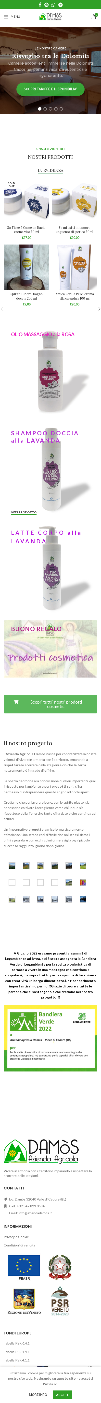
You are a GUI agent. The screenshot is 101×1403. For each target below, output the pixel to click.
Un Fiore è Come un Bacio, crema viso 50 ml (26, 230)
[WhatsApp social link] (53, 4)
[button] (39, 109)
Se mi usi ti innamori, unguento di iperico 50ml (74, 230)
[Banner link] (50, 370)
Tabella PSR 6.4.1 (17, 1343)
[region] (50, 70)
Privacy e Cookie (16, 1237)
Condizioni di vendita (19, 1245)
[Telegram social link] (60, 4)
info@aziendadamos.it (35, 1213)
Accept (62, 1395)
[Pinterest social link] (46, 4)
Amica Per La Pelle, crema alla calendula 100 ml (74, 296)
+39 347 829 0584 (31, 1206)
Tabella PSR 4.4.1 (17, 1352)
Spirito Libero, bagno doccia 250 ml (27, 296)
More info (38, 1395)
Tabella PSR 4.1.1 (17, 1360)
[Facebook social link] (40, 4)
